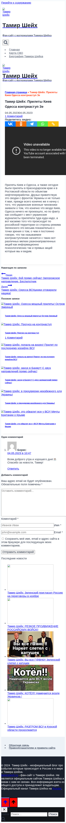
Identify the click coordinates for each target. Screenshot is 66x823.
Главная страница (16, 92)
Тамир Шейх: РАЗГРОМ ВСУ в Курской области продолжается (32, 728)
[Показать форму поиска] (5, 42)
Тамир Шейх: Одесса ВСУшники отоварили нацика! (28, 290)
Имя (57, 525)
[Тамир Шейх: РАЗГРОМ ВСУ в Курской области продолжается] (30, 723)
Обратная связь (19, 745)
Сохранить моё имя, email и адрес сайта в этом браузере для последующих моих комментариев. (30, 542)
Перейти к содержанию (16, 2)
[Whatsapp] (42, 124)
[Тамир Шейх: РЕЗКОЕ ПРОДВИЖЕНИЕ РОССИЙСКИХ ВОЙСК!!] (30, 623)
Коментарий (9, 518)
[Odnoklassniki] (21, 124)
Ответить (13, 468)
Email (58, 532)
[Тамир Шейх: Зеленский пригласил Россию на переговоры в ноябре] (30, 589)
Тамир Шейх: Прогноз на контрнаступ (22, 333)
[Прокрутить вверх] (5, 802)
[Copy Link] (53, 124)
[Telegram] (31, 124)
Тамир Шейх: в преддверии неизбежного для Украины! (30, 403)
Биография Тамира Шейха (26, 56)
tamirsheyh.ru (9, 775)
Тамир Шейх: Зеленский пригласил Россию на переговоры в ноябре (35, 594)
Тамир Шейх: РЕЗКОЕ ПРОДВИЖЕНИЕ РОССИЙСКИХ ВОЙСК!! (32, 628)
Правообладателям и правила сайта (32, 747)
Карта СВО (16, 53)
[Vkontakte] (10, 124)
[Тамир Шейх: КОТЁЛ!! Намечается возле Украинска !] (30, 689)
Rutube (56, 788)
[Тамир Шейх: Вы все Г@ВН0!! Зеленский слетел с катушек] (30, 656)
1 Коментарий (14, 116)
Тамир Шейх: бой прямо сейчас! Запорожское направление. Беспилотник (30, 278)
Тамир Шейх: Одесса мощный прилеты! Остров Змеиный (31, 316)
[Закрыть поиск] (4, 809)
